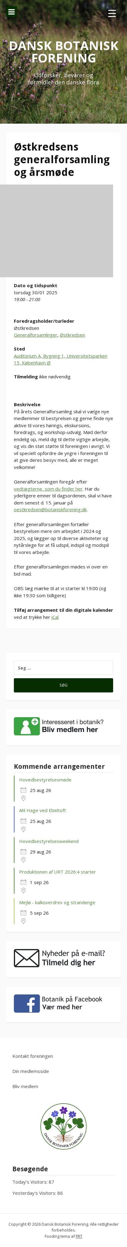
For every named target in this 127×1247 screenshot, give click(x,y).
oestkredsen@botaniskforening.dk (50, 509)
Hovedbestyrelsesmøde (45, 780)
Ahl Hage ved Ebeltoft (42, 810)
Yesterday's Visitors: (34, 1193)
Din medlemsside (30, 1071)
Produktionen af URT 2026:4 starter (57, 872)
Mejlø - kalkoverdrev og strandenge (57, 902)
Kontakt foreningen (32, 1056)
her (79, 489)
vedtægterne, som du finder (45, 489)
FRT (79, 1236)
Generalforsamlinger (35, 335)
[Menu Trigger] (112, 13)
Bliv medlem (25, 1086)
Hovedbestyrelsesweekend (49, 841)
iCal (55, 617)
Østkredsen (72, 335)
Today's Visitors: (30, 1182)
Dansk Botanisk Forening (63, 51)
